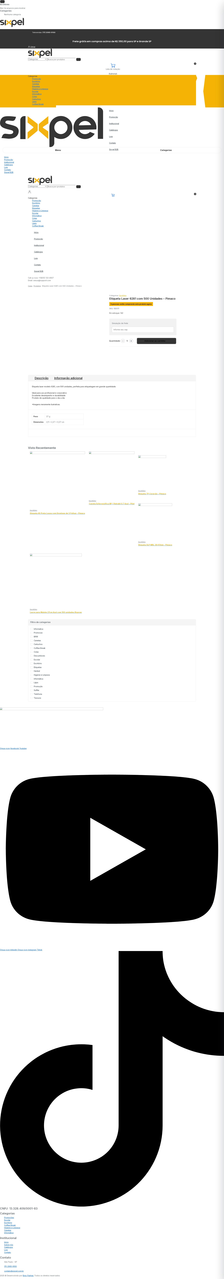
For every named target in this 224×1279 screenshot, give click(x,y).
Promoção (36, 79)
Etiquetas (36, 86)
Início (111, 110)
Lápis (34, 101)
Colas (34, 96)
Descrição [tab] (41, 378)
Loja (111, 136)
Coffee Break (38, 104)
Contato (112, 143)
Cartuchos (36, 99)
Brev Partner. (28, 1275)
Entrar (33, 47)
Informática (36, 94)
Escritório (36, 81)
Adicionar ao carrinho (154, 341)
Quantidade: (114, 341)
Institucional (114, 123)
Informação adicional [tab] (68, 378)
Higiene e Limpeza (40, 89)
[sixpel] (12, 22)
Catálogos (113, 130)
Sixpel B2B (8, 172)
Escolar (35, 91)
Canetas (35, 84)
